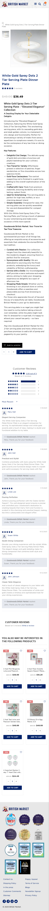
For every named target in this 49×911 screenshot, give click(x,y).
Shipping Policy (9, 883)
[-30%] (13, 760)
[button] (8, 88)
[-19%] (13, 659)
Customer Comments (12, 891)
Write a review (28, 625)
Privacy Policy (31, 895)
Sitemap (6, 895)
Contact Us (8, 879)
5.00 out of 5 (31, 373)
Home (3, 23)
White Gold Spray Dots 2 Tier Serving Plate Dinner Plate (20, 80)
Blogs (27, 887)
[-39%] (36, 659)
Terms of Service (32, 883)
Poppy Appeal (31, 879)
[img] (7, 408)
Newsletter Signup (33, 891)
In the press (8, 887)
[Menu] (35, 4)
